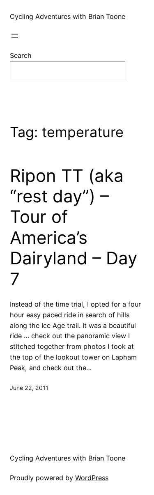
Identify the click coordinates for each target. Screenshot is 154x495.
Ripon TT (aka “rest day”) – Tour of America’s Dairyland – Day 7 (73, 227)
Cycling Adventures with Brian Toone (67, 16)
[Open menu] (15, 36)
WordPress (91, 478)
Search (21, 55)
